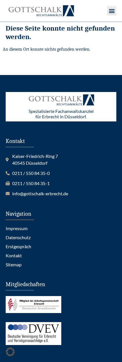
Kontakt (14, 255)
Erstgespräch (18, 246)
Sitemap (14, 264)
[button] (111, 11)
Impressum (17, 228)
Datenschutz (18, 237)
